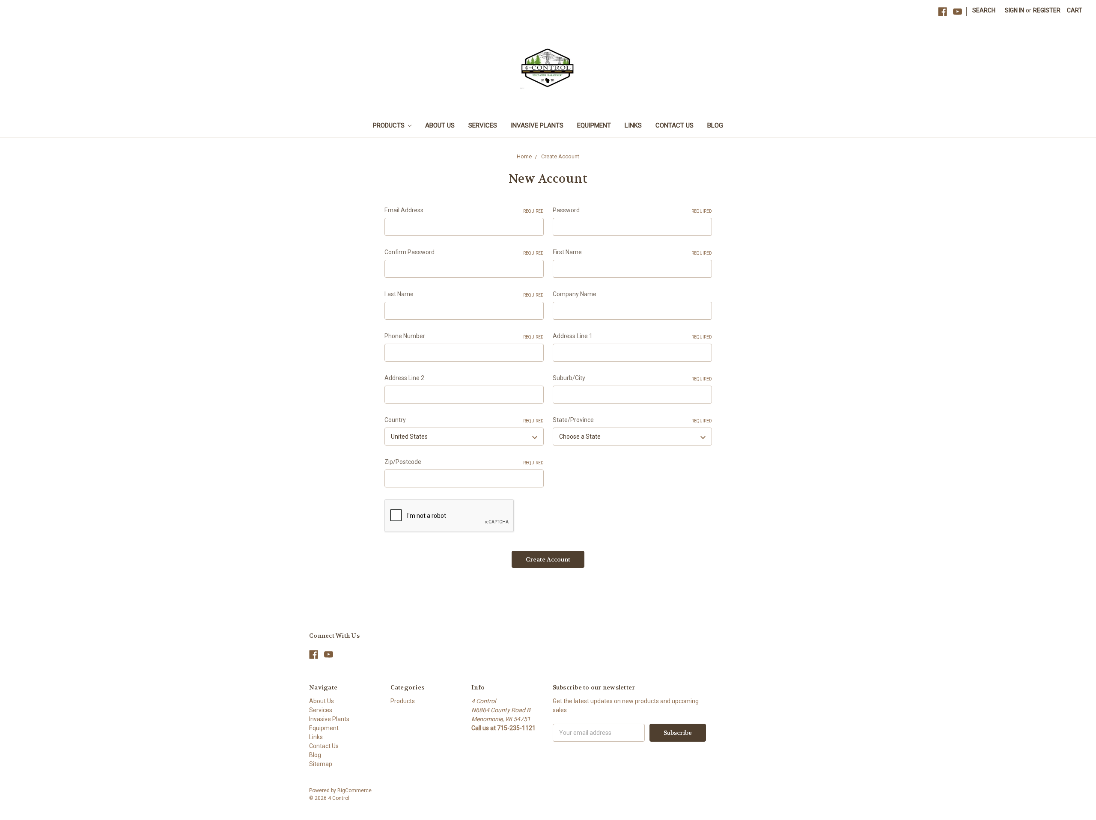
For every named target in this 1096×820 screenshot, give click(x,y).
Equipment (594, 125)
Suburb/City (632, 377)
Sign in (1014, 10)
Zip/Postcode (464, 461)
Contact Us (674, 125)
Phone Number (464, 336)
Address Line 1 (632, 336)
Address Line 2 (404, 377)
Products (389, 125)
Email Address (464, 210)
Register (1046, 10)
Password (632, 210)
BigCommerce (354, 790)
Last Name (464, 294)
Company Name (574, 294)
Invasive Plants (537, 125)
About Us (440, 125)
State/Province (632, 419)
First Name (632, 252)
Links (633, 125)
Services (482, 125)
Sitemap (320, 764)
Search (983, 10)
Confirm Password (464, 252)
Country (464, 419)
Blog (715, 125)
